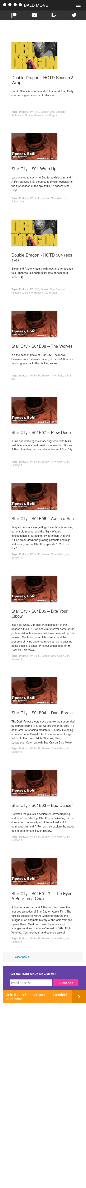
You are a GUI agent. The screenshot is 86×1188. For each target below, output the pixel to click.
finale (60, 375)
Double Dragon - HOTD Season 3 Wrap (42, 79)
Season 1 (61, 111)
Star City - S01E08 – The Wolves (42, 346)
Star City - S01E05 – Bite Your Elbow (39, 613)
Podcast (23, 111)
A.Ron (15, 201)
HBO (36, 111)
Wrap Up (62, 198)
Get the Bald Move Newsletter (33, 974)
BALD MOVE (36, 5)
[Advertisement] (43, 1046)
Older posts (20, 957)
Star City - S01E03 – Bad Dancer (42, 805)
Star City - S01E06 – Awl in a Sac (42, 518)
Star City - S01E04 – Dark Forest (42, 712)
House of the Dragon (46, 115)
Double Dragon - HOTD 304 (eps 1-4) (41, 257)
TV (31, 111)
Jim (22, 201)
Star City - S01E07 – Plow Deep (41, 432)
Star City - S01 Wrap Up (33, 168)
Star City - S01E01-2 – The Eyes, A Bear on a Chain (42, 895)
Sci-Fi (37, 198)
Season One (47, 111)
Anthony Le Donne (22, 115)
